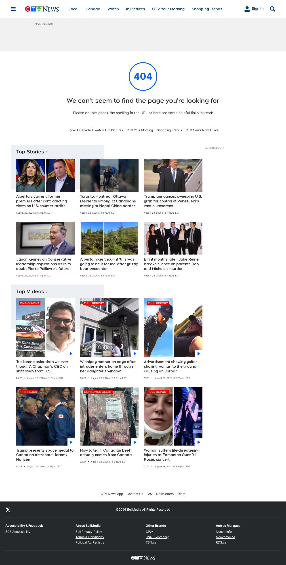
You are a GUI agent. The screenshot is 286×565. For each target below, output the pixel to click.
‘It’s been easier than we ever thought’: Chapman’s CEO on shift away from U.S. (42, 366)
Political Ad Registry (90, 542)
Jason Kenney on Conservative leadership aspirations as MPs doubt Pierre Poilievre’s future (43, 264)
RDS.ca (221, 542)
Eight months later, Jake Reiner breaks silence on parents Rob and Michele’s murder (172, 264)
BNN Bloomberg (157, 537)
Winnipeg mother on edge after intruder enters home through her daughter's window (108, 366)
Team (181, 494)
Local (73, 9)
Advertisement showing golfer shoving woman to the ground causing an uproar (170, 366)
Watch (113, 9)
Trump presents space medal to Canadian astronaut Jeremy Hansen (45, 455)
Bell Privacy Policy (89, 531)
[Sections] (13, 8)
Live (215, 130)
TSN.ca (151, 542)
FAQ (150, 494)
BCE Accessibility (17, 531)
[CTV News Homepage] (42, 9)
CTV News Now (197, 130)
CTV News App (112, 494)
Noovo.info (224, 531)
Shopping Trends (207, 9)
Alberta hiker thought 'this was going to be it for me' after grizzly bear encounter (109, 264)
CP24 (150, 531)
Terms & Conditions (90, 537)
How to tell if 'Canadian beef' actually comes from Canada (106, 452)
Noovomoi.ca (225, 537)
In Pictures (135, 9)
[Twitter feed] (8, 509)
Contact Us (135, 494)
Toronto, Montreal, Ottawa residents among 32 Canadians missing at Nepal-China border (108, 201)
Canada (93, 9)
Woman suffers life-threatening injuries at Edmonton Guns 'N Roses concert (172, 455)
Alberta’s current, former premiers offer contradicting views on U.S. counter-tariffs (41, 201)
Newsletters (165, 494)
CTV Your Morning (168, 9)
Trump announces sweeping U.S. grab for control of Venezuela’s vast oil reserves (173, 201)
